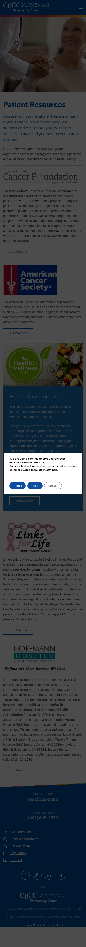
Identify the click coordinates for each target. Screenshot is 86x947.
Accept (18, 485)
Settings (53, 485)
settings (51, 470)
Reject (35, 485)
